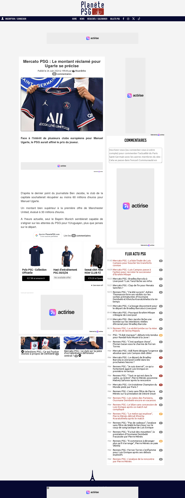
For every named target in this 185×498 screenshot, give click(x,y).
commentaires (62, 74)
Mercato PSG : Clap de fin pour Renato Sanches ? (133, 286)
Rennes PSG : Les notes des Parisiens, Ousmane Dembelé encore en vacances (134, 399)
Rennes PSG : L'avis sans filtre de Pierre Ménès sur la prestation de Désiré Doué (134, 392)
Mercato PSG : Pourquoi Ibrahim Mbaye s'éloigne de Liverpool (134, 313)
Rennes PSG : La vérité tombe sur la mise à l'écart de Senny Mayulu (135, 329)
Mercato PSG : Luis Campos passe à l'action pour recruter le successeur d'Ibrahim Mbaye (132, 272)
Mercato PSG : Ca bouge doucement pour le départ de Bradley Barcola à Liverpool (135, 307)
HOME (74, 18)
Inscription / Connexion (15, 18)
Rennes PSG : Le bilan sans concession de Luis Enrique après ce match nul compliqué (135, 407)
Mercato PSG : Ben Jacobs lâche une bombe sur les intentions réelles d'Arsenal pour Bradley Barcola (132, 321)
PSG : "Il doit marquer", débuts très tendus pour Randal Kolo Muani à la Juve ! (135, 336)
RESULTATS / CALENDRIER (97, 18)
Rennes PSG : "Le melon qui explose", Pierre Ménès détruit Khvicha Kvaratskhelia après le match (133, 416)
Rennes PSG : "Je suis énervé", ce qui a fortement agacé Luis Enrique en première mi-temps (133, 369)
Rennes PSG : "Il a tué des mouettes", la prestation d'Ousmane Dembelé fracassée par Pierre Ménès (134, 434)
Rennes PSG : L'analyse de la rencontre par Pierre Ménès (133, 460)
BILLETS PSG (115, 18)
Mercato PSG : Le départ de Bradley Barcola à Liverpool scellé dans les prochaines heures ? (132, 360)
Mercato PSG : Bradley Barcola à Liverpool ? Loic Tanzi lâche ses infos (132, 279)
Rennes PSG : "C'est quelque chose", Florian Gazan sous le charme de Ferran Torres (134, 344)
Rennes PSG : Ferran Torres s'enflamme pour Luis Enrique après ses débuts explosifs (134, 452)
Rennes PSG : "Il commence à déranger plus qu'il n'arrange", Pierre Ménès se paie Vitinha (135, 443)
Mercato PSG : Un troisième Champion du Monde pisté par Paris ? (135, 385)
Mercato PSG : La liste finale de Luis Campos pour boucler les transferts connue (132, 263)
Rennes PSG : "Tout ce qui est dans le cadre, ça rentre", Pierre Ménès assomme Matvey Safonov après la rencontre (135, 378)
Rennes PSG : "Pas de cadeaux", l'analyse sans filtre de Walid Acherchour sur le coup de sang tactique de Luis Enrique (134, 425)
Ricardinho (80, 71)
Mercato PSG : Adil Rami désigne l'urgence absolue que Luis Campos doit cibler (135, 351)
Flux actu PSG (135, 253)
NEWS (82, 18)
